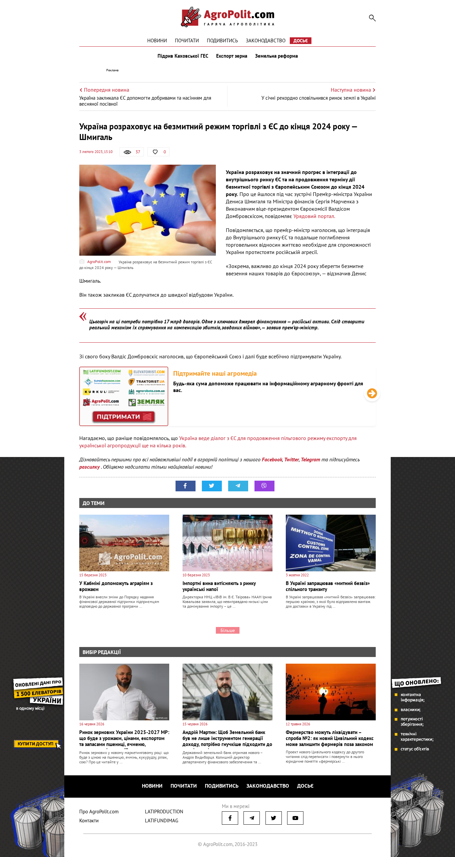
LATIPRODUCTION (164, 811)
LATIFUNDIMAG (161, 820)
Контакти (89, 820)
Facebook (272, 459)
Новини (157, 40)
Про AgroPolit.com (99, 811)
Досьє (300, 41)
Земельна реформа (276, 56)
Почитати (187, 40)
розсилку (90, 466)
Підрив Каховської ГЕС (183, 56)
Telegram (310, 459)
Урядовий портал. (313, 216)
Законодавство (265, 40)
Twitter (291, 459)
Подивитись (222, 40)
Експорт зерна (231, 56)
